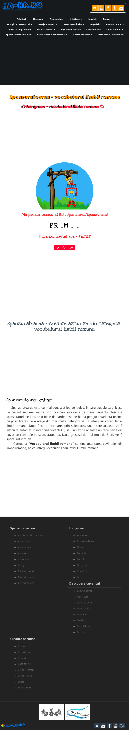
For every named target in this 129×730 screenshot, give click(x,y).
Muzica (80, 632)
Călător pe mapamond (18, 29)
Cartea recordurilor (73, 24)
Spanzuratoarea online (18, 34)
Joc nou (66, 247)
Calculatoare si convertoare (51, 34)
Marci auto (82, 596)
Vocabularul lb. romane (30, 535)
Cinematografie (26, 582)
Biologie (22, 565)
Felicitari (21, 19)
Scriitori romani (26, 669)
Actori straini (24, 547)
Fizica (80, 547)
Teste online (56, 19)
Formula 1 (82, 553)
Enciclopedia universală (110, 34)
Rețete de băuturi (70, 29)
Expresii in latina (85, 541)
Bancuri (107, 19)
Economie (82, 535)
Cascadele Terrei (26, 577)
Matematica (83, 614)
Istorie (80, 577)
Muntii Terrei (83, 626)
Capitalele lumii (26, 571)
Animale (22, 553)
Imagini (92, 19)
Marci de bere (84, 602)
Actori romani (25, 541)
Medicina (82, 620)
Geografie (82, 565)
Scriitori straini (25, 675)
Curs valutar (92, 29)
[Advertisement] (64, 60)
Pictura (21, 646)
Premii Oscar (24, 652)
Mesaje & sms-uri (47, 24)
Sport (21, 681)
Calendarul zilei (114, 24)
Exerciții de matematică (18, 24)
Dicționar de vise (82, 34)
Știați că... (75, 19)
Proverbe (23, 657)
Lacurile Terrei (84, 590)
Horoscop (38, 19)
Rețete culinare (45, 29)
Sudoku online (114, 29)
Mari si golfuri (84, 608)
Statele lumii (24, 687)
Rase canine (24, 663)
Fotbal (80, 559)
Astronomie (24, 559)
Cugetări (94, 24)
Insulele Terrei (84, 571)
